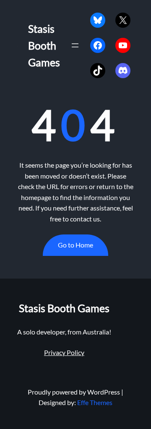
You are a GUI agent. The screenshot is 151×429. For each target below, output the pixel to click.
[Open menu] (75, 45)
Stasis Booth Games (44, 45)
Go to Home (75, 245)
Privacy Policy (64, 352)
